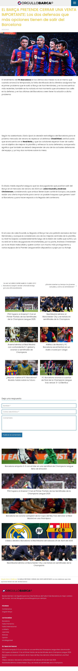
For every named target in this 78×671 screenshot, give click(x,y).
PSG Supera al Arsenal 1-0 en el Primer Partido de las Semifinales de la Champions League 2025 (36, 652)
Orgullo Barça (7, 612)
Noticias (5, 635)
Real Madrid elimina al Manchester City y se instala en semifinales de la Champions (32, 663)
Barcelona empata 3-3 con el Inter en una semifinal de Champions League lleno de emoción (36, 650)
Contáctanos (7, 609)
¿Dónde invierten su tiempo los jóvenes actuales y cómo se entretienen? (60, 285)
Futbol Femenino (8, 624)
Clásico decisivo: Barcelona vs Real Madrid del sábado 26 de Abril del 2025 (29, 660)
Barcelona (6, 621)
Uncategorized (7, 640)
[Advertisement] (39, 115)
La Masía (5, 629)
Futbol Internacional (9, 627)
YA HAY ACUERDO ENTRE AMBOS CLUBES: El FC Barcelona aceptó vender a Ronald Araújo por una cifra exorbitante (19, 285)
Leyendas (5, 632)
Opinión (5, 638)
